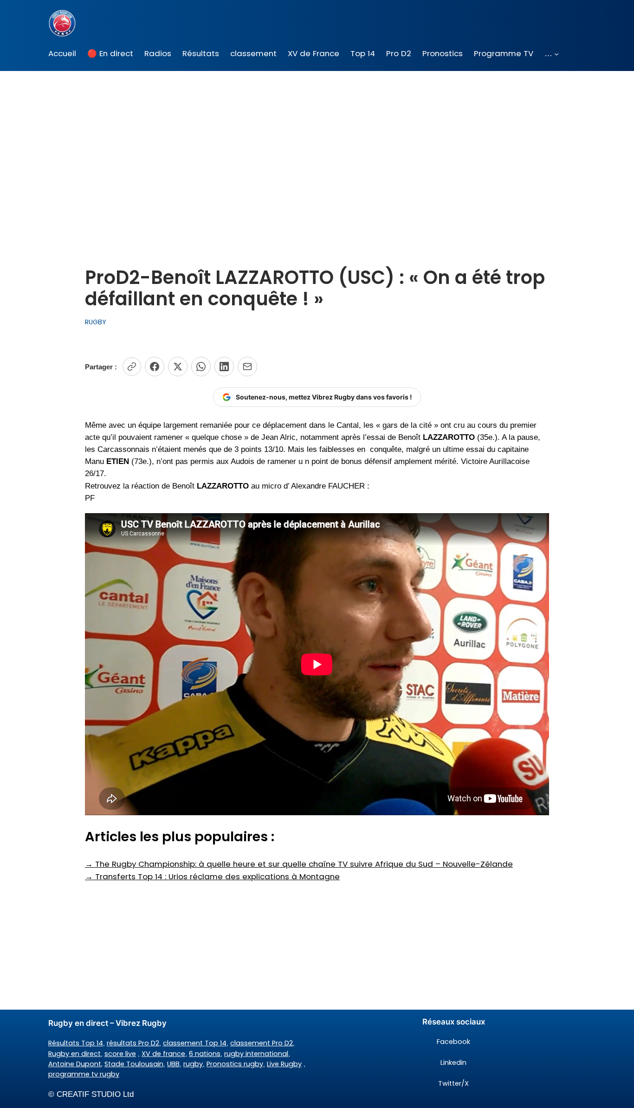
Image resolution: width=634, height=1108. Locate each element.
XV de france (163, 1053)
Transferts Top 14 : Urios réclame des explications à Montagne (212, 876)
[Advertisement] (317, 145)
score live (120, 1053)
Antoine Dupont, (75, 1064)
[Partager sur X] (178, 366)
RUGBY (95, 322)
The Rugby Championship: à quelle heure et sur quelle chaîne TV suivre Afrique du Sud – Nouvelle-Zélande (299, 864)
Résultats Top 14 (75, 1043)
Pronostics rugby (235, 1064)
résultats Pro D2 (133, 1043)
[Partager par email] (247, 366)
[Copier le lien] (132, 366)
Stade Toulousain (133, 1064)
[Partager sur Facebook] (154, 366)
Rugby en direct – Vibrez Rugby (107, 1023)
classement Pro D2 (261, 1043)
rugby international (256, 1053)
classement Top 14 (194, 1043)
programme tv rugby (83, 1074)
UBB (173, 1064)
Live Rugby (284, 1064)
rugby (193, 1064)
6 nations (204, 1053)
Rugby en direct (74, 1053)
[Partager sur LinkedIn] (224, 366)
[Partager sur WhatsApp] (201, 366)
